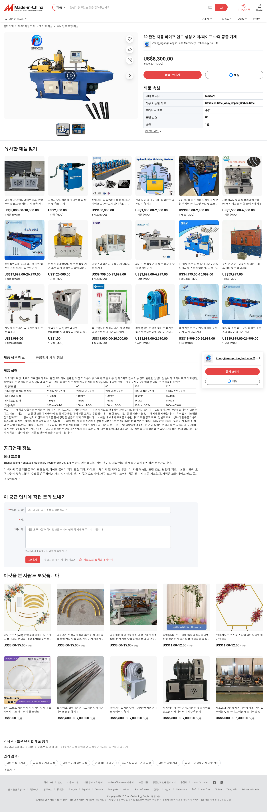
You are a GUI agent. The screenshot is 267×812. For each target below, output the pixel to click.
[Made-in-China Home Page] (23, 7)
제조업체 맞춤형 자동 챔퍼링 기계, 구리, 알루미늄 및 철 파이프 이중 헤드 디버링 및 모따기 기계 (239, 711)
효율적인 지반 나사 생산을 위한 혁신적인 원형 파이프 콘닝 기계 (24, 265)
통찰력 (184, 782)
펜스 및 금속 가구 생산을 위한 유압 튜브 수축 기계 (154, 201)
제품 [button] (59, 7)
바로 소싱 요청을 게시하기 (96, 559)
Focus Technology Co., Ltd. (138, 796)
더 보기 (8, 769)
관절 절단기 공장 (104, 763)
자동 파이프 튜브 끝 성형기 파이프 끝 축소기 (24, 329)
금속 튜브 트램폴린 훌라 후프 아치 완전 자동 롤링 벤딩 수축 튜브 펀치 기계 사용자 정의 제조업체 (80, 638)
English (21, 789)
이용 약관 (204, 799)
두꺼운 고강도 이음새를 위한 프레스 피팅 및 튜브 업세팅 (241, 265)
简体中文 (34, 789)
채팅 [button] (237, 75)
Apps (241, 18)
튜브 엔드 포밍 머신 (67, 26)
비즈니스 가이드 (200, 782)
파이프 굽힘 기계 (168, 763)
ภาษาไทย (205, 789)
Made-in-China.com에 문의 (121, 782)
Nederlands (181, 789)
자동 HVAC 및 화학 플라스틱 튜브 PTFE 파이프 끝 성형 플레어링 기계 (242, 201)
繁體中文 (47, 789)
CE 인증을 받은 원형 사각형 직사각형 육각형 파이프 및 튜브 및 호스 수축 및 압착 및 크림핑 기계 (198, 202)
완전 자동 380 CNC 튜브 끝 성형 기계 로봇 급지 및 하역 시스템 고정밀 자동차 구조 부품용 (67, 266)
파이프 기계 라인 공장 (75, 763)
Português (113, 789)
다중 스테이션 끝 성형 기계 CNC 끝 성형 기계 (111, 265)
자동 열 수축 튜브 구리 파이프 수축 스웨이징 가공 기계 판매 (241, 329)
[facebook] (214, 782)
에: (22, 519)
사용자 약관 (73, 782)
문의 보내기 (172, 75)
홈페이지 (9, 26)
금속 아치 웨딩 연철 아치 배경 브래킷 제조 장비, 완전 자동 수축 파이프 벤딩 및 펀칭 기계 (133, 638)
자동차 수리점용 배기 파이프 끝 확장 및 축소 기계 (67, 201)
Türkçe (218, 789)
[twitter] (222, 782)
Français (72, 789)
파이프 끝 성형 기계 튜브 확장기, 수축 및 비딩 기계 (155, 265)
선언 (60, 782)
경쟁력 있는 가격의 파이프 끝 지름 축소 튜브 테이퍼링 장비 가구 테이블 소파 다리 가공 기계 (154, 330)
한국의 (157, 789)
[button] (210, 7)
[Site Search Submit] (221, 7)
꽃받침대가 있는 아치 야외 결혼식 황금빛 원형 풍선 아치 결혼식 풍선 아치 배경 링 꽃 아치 (186, 638)
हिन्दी (194, 789)
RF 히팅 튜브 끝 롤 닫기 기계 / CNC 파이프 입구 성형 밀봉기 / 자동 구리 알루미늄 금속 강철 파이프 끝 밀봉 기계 (198, 266)
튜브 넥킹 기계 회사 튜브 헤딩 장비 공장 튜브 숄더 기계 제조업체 (111, 329)
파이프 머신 (45, 26)
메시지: (19, 529)
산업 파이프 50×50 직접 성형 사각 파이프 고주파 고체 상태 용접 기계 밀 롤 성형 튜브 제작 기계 (111, 202)
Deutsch (99, 789)
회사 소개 (48, 782)
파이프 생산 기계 (16, 763)
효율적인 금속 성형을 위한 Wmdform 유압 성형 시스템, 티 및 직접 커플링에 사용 (67, 330)
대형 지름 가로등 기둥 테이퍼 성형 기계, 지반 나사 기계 (198, 329)
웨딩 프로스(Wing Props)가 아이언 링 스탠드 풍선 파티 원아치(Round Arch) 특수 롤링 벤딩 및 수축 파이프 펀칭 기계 (27, 638)
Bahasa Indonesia (250, 789)
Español (86, 789)
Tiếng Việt (231, 789)
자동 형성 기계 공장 (44, 763)
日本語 (60, 789)
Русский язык (142, 789)
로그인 (259, 9)
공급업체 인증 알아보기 (164, 782)
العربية (168, 789)
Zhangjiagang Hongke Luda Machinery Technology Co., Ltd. (185, 43)
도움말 (225, 18)
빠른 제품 (143, 782)
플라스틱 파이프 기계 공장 (136, 763)
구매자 (205, 18)
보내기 (32, 560)
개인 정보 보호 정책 (93, 782)
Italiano (126, 789)
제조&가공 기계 (26, 26)
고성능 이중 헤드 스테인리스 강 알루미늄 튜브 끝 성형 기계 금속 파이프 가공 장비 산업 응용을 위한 (24, 202)
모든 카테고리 (16, 18)
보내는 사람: (17, 510)
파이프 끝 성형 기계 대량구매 (201, 763)
